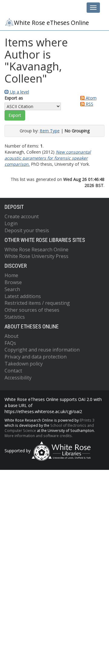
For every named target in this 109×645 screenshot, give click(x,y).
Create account (22, 216)
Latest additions (23, 296)
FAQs (10, 343)
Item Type (50, 131)
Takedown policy (24, 363)
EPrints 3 (87, 420)
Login (11, 223)
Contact (13, 370)
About (11, 336)
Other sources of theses (32, 310)
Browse (13, 282)
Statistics (15, 317)
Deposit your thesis (27, 230)
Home (11, 275)
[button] (15, 115)
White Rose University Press (36, 256)
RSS (88, 104)
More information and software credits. (39, 435)
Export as (14, 98)
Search (12, 289)
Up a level (19, 92)
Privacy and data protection (36, 356)
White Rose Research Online (36, 249)
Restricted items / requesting (37, 303)
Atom (90, 98)
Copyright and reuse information (42, 349)
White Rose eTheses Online (51, 23)
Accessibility (18, 377)
